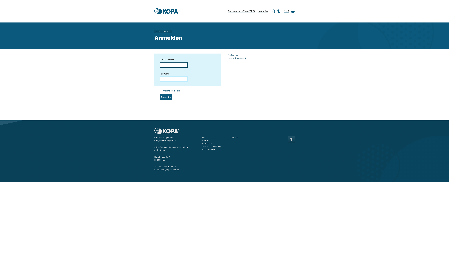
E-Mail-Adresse (167, 59)
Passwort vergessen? (237, 58)
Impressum (207, 143)
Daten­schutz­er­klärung (211, 146)
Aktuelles (263, 11)
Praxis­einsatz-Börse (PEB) (241, 11)
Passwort (164, 73)
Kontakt (205, 140)
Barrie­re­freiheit (208, 149)
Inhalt (204, 137)
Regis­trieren (233, 55)
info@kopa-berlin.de (170, 169)
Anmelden (166, 96)
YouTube (234, 137)
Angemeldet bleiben (171, 90)
